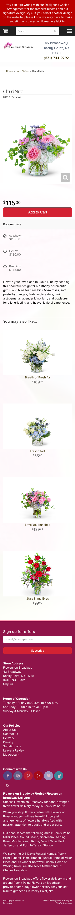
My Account (11, 754)
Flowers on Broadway (18, 46)
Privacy (8, 742)
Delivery (8, 738)
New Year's (22, 71)
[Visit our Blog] (7, 785)
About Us (9, 729)
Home (9, 71)
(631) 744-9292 (56, 58)
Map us (8, 684)
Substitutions (12, 746)
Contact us (10, 734)
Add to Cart (37, 212)
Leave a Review (14, 750)
